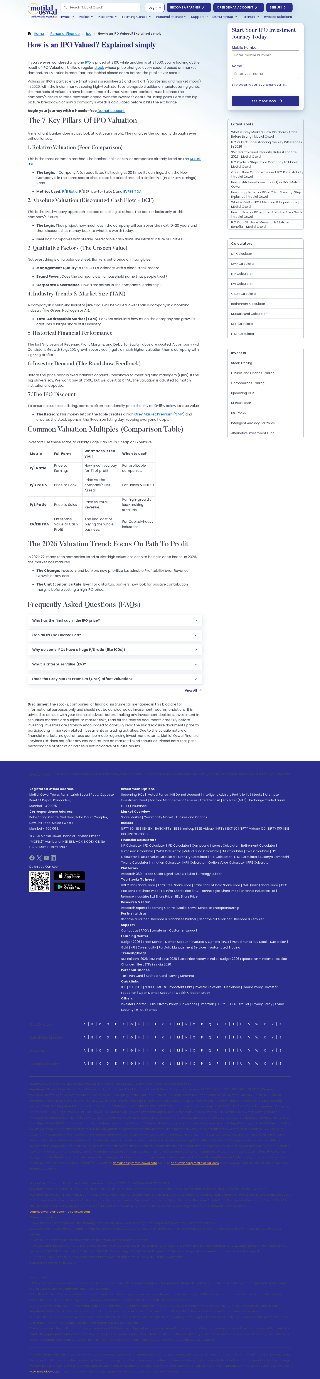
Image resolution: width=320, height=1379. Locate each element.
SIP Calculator (131, 845)
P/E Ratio (69, 191)
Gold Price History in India (198, 959)
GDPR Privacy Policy (163, 1004)
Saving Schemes (182, 976)
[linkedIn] (53, 859)
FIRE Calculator (259, 862)
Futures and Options (191, 817)
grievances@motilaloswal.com (135, 1163)
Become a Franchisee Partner (173, 919)
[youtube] (46, 859)
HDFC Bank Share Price (138, 885)
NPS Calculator (195, 862)
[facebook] (32, 859)
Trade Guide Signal (158, 874)
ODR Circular (239, 1004)
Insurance (139, 806)
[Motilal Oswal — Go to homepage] (42, 11)
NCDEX (150, 987)
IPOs (225, 942)
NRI (133, 947)
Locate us (159, 930)
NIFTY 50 (127, 828)
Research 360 (131, 874)
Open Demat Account (235, 7)
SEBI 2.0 (222, 1004)
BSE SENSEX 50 (138, 834)
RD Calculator (178, 845)
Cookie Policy (253, 987)
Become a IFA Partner (215, 919)
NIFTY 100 (275, 828)
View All (191, 690)
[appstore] (69, 875)
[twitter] (39, 859)
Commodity (147, 947)
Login (153, 7)
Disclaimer (232, 987)
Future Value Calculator (157, 857)
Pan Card (136, 976)
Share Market (131, 817)
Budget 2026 (130, 942)
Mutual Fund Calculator (201, 851)
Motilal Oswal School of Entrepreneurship (208, 908)
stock (99, 67)
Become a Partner (185, 7)
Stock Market (153, 942)
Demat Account (177, 942)
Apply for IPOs (263, 101)
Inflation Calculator (166, 862)
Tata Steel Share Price (174, 885)
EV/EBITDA (132, 191)
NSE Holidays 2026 (134, 959)
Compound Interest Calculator (215, 845)
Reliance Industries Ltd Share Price (147, 896)
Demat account (111, 110)
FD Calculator (155, 845)
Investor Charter (133, 1004)
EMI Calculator (232, 851)
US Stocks (255, 794)
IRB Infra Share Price (176, 891)
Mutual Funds (158, 794)
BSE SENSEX (144, 828)
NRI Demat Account (185, 794)
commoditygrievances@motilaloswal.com (59, 1212)
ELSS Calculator (245, 857)
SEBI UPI (276, 7)
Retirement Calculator (258, 845)
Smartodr (207, 1004)
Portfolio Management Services (173, 800)
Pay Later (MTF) (235, 800)
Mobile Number (245, 47)
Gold (124, 947)
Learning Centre (162, 908)
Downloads (188, 1004)
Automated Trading (225, 947)
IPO (88, 62)
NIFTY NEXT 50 (226, 828)
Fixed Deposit (210, 800)
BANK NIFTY (163, 828)
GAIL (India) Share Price (260, 885)
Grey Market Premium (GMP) (159, 414)
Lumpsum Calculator (137, 851)
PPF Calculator (221, 857)
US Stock (261, 942)
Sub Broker (278, 942)
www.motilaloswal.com (45, 1371)
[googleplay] (69, 886)
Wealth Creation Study (192, 993)
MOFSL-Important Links (174, 987)
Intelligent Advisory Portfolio (224, 794)
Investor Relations (208, 987)
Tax (123, 976)
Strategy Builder (210, 874)
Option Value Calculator (226, 862)
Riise (192, 874)
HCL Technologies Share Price (216, 891)
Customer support (183, 930)
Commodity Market (158, 817)
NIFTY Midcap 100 (253, 828)
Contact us (129, 930)
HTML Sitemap (147, 1010)
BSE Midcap (205, 828)
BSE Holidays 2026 (163, 959)
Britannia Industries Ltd (258, 891)
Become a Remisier (249, 919)
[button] (65, 7)
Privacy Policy (262, 1004)
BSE (123, 987)
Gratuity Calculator (192, 857)
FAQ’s (145, 930)
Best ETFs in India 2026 (154, 964)
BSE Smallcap (184, 828)
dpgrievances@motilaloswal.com (195, 1163)
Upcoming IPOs (132, 794)
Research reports (134, 908)
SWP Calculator (257, 851)
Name (237, 66)
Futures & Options (206, 942)
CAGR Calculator (168, 851)
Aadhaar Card (156, 976)
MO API (180, 874)
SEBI (139, 987)
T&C (284, 84)
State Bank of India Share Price (217, 885)
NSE (131, 987)
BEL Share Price (186, 896)
